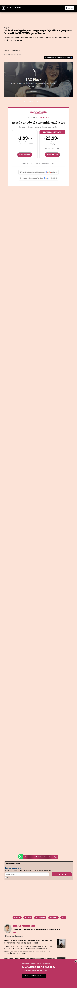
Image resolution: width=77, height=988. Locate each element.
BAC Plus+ (28, 917)
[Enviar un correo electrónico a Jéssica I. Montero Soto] (14, 932)
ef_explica (17, 917)
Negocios (7, 28)
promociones (53, 917)
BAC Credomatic (40, 917)
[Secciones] (3, 8)
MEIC (63, 917)
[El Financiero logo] (14, 8)
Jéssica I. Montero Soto (13, 50)
